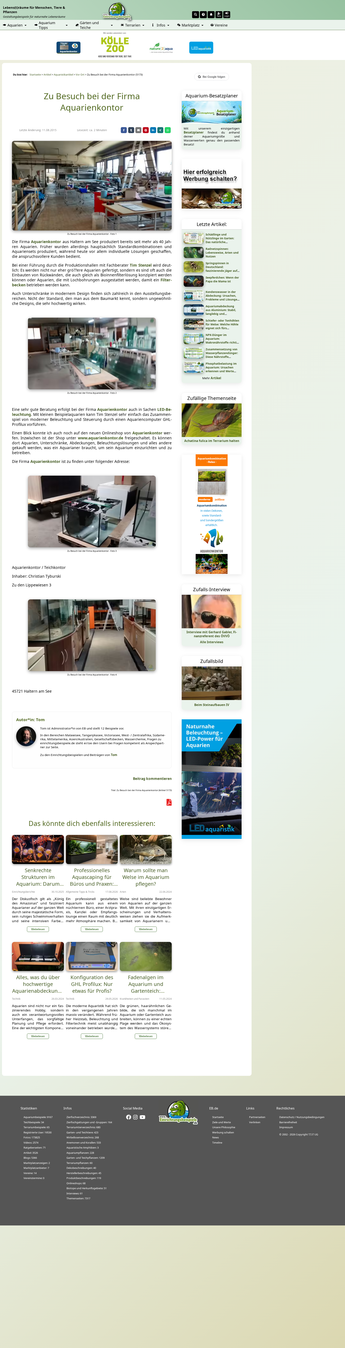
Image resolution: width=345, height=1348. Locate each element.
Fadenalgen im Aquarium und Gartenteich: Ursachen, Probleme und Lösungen (146, 991)
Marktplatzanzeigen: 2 (37, 1163)
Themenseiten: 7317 (78, 1198)
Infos (161, 25)
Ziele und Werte (221, 1122)
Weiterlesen (38, 929)
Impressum (286, 1127)
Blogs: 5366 (30, 1157)
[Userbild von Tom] (27, 745)
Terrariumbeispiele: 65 (37, 1127)
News (215, 1137)
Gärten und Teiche (89, 25)
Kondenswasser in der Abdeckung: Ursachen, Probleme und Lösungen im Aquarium (222, 297)
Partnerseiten (257, 1117)
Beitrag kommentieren (152, 778)
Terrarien (132, 25)
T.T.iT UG (313, 1134)
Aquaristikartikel (63, 74)
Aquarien (15, 25)
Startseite (35, 74)
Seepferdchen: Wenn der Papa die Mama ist (222, 279)
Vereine (221, 25)
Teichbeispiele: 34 (34, 1122)
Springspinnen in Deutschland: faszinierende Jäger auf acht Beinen (221, 268)
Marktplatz (190, 25)
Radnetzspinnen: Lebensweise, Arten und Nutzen (222, 252)
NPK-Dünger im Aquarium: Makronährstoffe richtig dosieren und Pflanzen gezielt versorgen (222, 342)
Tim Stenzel (141, 265)
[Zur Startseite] (178, 1124)
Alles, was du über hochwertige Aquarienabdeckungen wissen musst (38, 987)
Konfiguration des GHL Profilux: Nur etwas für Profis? (91, 984)
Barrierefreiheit (288, 1122)
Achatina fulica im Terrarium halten (211, 441)
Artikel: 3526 (31, 1153)
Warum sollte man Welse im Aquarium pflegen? (145, 877)
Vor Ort (80, 74)
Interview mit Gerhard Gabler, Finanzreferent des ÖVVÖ (211, 634)
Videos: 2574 (31, 1142)
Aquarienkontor (46, 241)
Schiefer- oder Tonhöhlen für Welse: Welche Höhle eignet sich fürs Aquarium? (222, 326)
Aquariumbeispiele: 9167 (38, 1117)
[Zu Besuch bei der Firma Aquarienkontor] (92, 229)
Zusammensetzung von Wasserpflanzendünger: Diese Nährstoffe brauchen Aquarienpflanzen (222, 356)
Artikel (47, 74)
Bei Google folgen (214, 76)
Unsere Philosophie (223, 1127)
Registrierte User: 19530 (38, 1132)
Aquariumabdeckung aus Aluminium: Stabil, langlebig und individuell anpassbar (221, 311)
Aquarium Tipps (47, 25)
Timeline (217, 1142)
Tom (114, 755)
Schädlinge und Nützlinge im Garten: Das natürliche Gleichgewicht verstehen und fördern (223, 242)
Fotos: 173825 (32, 1137)
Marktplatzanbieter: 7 (36, 1168)
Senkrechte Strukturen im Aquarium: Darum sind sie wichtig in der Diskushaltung (38, 884)
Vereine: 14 (30, 1173)
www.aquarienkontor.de (100, 438)
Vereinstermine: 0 (34, 1178)
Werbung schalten (223, 1132)
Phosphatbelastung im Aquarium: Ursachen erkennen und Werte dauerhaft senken (221, 369)
